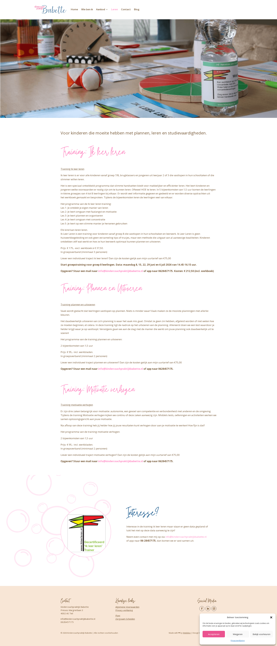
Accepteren (213, 634)
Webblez (187, 633)
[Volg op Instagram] (214, 608)
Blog (136, 9)
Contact (126, 9)
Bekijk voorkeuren (261, 634)
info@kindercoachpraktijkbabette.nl (120, 271)
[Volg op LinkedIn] (207, 608)
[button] (271, 617)
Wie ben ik (87, 9)
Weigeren (238, 634)
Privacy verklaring (124, 610)
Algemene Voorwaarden (127, 606)
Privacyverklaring (238, 640)
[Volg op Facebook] (201, 608)
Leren (114, 9)
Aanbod (100, 9)
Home (74, 9)
